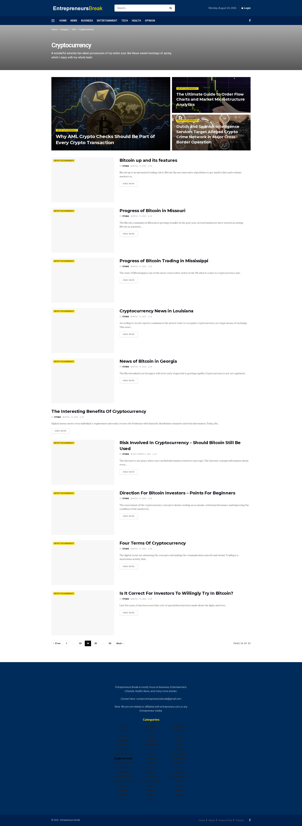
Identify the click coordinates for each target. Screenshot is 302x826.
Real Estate (178, 726)
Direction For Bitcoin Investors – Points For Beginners (177, 492)
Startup (179, 749)
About (212, 820)
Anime (123, 726)
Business (87, 20)
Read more (130, 183)
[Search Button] (171, 8)
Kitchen (151, 758)
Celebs (123, 749)
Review (179, 735)
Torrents (179, 767)
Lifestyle (151, 767)
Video (179, 781)
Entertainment (107, 20)
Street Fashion (179, 753)
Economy (123, 767)
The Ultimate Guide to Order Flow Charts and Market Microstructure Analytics (210, 99)
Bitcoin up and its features (148, 160)
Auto (123, 731)
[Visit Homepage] (79, 8)
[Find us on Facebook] (250, 20)
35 (95, 643)
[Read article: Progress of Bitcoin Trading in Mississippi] (82, 280)
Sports (179, 744)
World (178, 794)
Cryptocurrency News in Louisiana (156, 310)
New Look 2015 (151, 781)
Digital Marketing (123, 763)
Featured (123, 790)
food (123, 799)
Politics (151, 799)
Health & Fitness (151, 744)
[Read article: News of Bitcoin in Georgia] (82, 380)
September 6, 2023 (141, 454)
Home (63, 20)
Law (151, 763)
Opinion (150, 20)
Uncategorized (179, 776)
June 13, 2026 (184, 112)
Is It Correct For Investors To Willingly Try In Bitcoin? (176, 593)
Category (64, 29)
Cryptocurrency (86, 29)
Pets (151, 794)
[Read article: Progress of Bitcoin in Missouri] (82, 230)
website (179, 790)
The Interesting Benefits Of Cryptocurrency (98, 411)
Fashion (123, 785)
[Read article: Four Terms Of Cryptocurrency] (82, 562)
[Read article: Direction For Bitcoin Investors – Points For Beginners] (82, 512)
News (73, 20)
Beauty (123, 735)
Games (151, 735)
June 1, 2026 (184, 149)
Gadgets (151, 731)
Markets (151, 772)
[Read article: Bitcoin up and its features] (82, 179)
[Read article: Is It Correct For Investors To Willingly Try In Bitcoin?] (82, 612)
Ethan (62, 149)
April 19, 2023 (139, 166)
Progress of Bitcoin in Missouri (152, 210)
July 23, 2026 (75, 149)
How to (151, 753)
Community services (123, 753)
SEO (179, 740)
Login (247, 8)
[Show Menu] (53, 20)
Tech (124, 20)
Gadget (151, 726)
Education (123, 772)
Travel (179, 772)
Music (151, 776)
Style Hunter (179, 758)
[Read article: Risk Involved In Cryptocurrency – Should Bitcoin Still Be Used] (82, 462)
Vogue (179, 785)
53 (110, 643)
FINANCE (123, 794)
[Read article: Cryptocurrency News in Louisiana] (82, 330)
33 (80, 643)
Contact (240, 820)
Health (136, 20)
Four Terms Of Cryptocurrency (153, 543)
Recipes (179, 731)
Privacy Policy (225, 820)
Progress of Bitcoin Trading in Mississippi (164, 260)
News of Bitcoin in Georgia (148, 361)
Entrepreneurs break (123, 781)
